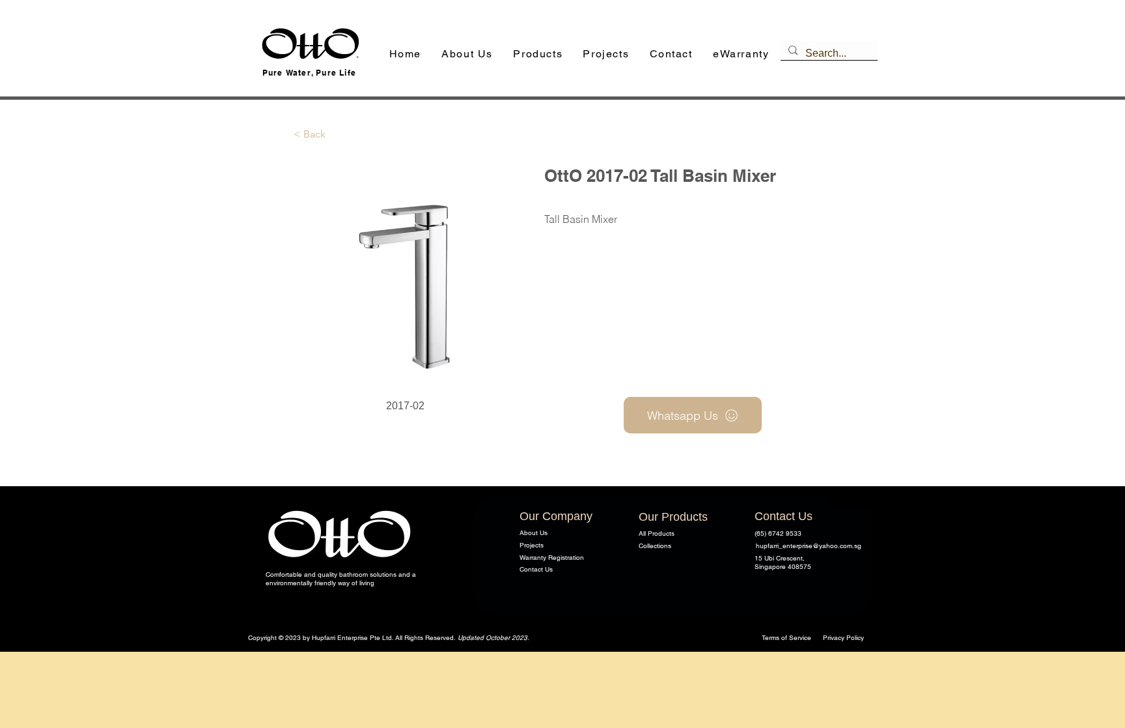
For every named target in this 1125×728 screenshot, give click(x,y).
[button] (538, 54)
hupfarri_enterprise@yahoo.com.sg (808, 546)
